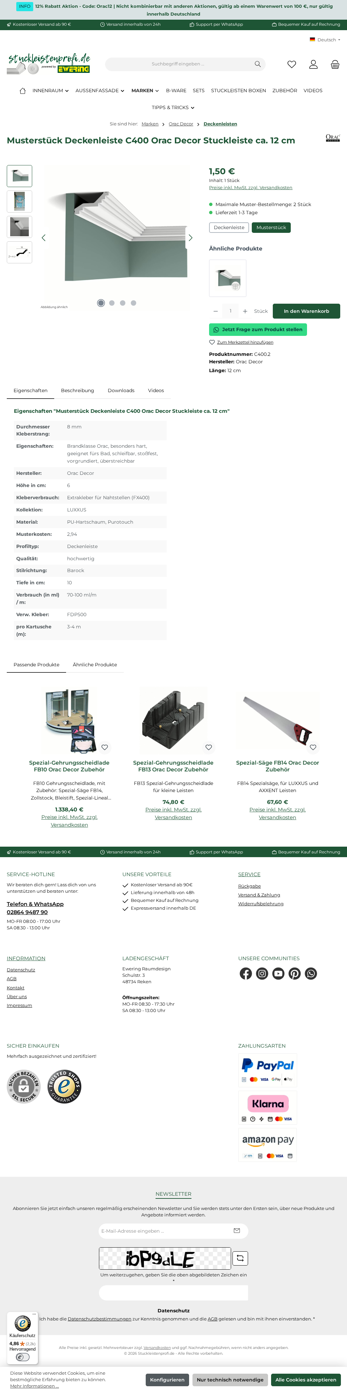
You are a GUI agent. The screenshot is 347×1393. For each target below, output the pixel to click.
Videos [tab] (156, 390)
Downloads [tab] (121, 390)
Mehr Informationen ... (34, 1386)
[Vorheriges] (44, 238)
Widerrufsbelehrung (261, 903)
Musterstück (271, 227)
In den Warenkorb (306, 311)
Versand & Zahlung (259, 894)
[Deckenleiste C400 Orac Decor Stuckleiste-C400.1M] (117, 238)
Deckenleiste (229, 227)
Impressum (19, 1005)
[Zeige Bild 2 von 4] (112, 303)
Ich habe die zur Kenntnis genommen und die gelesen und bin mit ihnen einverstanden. (177, 1318)
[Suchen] (258, 64)
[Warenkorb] (333, 64)
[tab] (30, 391)
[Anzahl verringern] (215, 311)
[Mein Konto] (313, 64)
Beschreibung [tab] (77, 390)
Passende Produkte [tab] (36, 665)
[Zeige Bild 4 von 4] (133, 303)
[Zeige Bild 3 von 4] (122, 303)
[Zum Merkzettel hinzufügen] (104, 747)
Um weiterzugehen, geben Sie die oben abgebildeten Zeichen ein (173, 1278)
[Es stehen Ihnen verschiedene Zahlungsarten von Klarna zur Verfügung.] (267, 1108)
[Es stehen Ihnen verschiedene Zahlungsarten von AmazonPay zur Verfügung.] (267, 1145)
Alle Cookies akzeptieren (305, 1380)
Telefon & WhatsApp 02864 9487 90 (35, 908)
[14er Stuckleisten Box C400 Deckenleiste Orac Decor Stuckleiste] (227, 278)
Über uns (17, 996)
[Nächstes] (190, 238)
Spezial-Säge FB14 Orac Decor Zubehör (277, 766)
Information (26, 958)
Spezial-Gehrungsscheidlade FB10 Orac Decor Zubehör (69, 766)
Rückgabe (249, 886)
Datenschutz (21, 969)
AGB (12, 978)
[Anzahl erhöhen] (245, 311)
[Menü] (34, 1316)
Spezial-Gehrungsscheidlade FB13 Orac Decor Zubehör (173, 766)
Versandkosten (157, 1348)
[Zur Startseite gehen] (49, 64)
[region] (101, 238)
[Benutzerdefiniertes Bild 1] (64, 1087)
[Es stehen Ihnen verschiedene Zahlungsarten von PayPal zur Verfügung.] (267, 1070)
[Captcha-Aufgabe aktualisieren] (240, 1258)
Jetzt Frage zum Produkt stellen (262, 329)
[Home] (23, 90)
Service (249, 874)
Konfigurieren (167, 1380)
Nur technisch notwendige (230, 1380)
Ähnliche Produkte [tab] (95, 665)
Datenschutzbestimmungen (99, 1318)
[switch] (22, 1357)
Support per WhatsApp (219, 24)
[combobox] (178, 64)
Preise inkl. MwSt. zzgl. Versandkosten (250, 187)
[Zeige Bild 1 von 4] (101, 303)
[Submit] (236, 1231)
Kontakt (15, 987)
